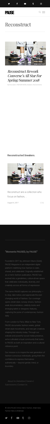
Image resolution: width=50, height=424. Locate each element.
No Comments (37, 85)
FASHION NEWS (21, 85)
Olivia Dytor (12, 85)
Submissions (10, 385)
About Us (10, 381)
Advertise (21, 381)
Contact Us (22, 385)
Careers (29, 381)
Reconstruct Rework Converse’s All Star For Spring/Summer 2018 (24, 75)
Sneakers (29, 85)
